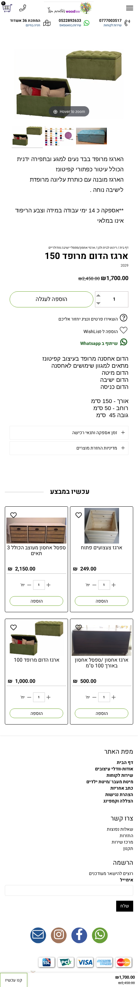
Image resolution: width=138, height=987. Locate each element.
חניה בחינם (33, 25)
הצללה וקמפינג (118, 801)
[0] (8, 8)
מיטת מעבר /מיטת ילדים (109, 781)
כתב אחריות (121, 788)
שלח (124, 906)
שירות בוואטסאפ (70, 25)
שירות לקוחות (113, 25)
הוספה (102, 601)
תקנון (128, 848)
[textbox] (69, 835)
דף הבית (125, 762)
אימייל (126, 880)
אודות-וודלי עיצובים (114, 769)
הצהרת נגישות (119, 794)
